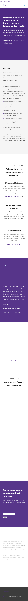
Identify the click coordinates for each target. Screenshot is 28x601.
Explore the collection (13, 196)
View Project (14, 361)
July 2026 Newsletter (11, 390)
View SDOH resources (13, 222)
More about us (8, 144)
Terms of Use (7, 574)
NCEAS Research (8, 571)
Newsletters (6, 394)
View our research (13, 244)
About (5, 563)
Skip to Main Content (5, 1)
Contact (6, 567)
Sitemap (6, 591)
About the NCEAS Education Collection (13, 578)
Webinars (5, 453)
